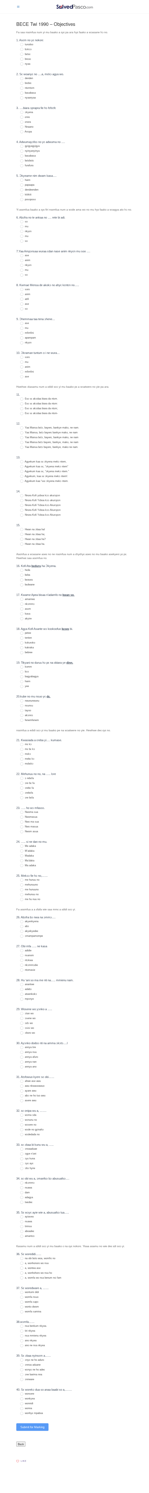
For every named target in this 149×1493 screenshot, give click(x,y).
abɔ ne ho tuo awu (34, 1095)
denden (28, 78)
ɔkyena (28, 112)
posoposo (30, 199)
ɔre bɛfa (29, 797)
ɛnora (27, 121)
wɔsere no (30, 1124)
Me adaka (30, 845)
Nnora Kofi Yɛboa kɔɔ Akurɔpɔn (42, 505)
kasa (27, 613)
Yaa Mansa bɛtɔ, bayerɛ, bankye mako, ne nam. (51, 427)
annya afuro (31, 1056)
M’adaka (29, 850)
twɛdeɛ (28, 1202)
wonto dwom (31, 1306)
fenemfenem (31, 720)
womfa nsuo (31, 1296)
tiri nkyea (29, 1330)
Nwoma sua (31, 811)
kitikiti (27, 194)
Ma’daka (29, 860)
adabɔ (28, 989)
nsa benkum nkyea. (35, 1325)
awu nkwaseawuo (34, 1085)
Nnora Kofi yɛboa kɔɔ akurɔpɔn (42, 495)
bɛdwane (29, 584)
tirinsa (28, 1226)
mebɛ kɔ (29, 758)
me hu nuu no (32, 899)
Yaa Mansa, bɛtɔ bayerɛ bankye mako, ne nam (51, 432)
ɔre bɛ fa (29, 783)
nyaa (27, 63)
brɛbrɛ (27, 83)
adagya (28, 1197)
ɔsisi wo (29, 1027)
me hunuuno (31, 889)
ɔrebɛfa (28, 792)
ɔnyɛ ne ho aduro (34, 1359)
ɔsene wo (30, 1018)
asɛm (27, 608)
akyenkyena (31, 921)
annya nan (30, 1061)
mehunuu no (31, 894)
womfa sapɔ (31, 1301)
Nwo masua (31, 826)
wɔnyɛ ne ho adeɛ (34, 1369)
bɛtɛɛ (27, 54)
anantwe (29, 984)
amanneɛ (29, 599)
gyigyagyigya (32, 146)
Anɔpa (28, 131)
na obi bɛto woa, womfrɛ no (39, 1258)
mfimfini (29, 332)
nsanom (29, 955)
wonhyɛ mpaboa (33, 1413)
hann (27, 179)
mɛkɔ (27, 753)
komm (28, 666)
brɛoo (27, 58)
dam (27, 1192)
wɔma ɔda (30, 1114)
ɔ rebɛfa (29, 778)
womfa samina (32, 1311)
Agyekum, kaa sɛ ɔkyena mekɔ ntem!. (46, 476)
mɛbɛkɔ (28, 763)
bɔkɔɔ (28, 49)
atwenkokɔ (30, 993)
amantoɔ (29, 1235)
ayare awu (30, 1090)
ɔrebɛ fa (29, 787)
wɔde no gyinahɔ (34, 1129)
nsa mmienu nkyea (35, 1335)
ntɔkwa (28, 960)
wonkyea (29, 1398)
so (26, 221)
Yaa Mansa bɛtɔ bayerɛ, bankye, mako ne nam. (51, 447)
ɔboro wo (29, 1032)
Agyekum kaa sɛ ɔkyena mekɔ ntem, (45, 461)
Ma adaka (30, 865)
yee (26, 686)
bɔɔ (26, 671)
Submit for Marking (32, 1427)
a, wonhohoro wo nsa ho (38, 1272)
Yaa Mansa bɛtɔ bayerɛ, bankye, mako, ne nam (51, 442)
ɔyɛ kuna (29, 1158)
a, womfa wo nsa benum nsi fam (42, 1277)
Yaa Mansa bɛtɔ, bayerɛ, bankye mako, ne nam (51, 437)
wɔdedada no (32, 1134)
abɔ (26, 926)
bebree (28, 652)
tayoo (27, 710)
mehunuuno (31, 884)
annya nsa (30, 1052)
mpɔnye (29, 998)
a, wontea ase (32, 1268)
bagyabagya (31, 676)
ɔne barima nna (33, 1374)
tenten (28, 637)
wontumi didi (31, 1292)
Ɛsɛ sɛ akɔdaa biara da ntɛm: (41, 403)
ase (26, 255)
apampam (30, 337)
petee (27, 632)
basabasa (30, 92)
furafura (28, 165)
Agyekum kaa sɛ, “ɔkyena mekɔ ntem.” (46, 471)
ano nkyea (30, 1340)
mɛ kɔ (28, 744)
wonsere (29, 1393)
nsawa (28, 1187)
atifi (26, 299)
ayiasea (29, 1216)
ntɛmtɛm (29, 87)
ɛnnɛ (27, 117)
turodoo (28, 44)
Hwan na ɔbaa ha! (34, 529)
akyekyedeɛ (31, 931)
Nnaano (28, 126)
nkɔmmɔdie (31, 965)
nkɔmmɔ (29, 603)
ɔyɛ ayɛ (28, 1163)
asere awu (30, 1100)
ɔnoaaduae (30, 1148)
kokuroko (29, 642)
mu (26, 226)
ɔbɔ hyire (29, 1168)
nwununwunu (31, 700)
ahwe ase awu (32, 1080)
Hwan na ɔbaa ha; (34, 534)
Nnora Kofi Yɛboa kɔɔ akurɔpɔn (42, 500)
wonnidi (28, 1403)
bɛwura (28, 579)
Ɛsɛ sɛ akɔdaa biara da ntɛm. (41, 398)
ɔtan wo (29, 1013)
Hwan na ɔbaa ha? (35, 539)
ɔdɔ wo (28, 1023)
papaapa (29, 184)
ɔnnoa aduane (32, 1364)
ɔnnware (29, 1379)
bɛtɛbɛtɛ (29, 160)
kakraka (29, 647)
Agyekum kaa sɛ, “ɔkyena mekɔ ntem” (46, 466)
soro (27, 289)
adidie (27, 950)
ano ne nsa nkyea (34, 1345)
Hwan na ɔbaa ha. (34, 543)
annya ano (30, 1066)
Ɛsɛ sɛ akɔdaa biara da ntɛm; (41, 408)
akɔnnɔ (28, 715)
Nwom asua (31, 831)
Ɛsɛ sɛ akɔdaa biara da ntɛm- (41, 413)
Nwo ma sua (31, 821)
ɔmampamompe (33, 935)
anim (27, 260)
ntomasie (29, 969)
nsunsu (28, 705)
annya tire (30, 1047)
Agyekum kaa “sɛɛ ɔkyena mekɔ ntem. (46, 481)
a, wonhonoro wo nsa (36, 1263)
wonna (28, 1408)
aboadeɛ (29, 1231)
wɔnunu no (30, 1119)
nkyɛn (27, 231)
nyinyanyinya (32, 150)
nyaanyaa (30, 97)
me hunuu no (31, 879)
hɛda (27, 569)
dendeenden (31, 189)
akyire (28, 618)
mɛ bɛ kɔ (29, 749)
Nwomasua (30, 816)
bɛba (27, 574)
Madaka (29, 855)
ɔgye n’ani (30, 1153)
